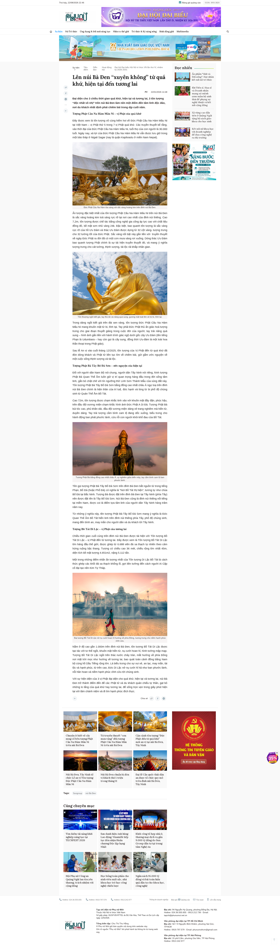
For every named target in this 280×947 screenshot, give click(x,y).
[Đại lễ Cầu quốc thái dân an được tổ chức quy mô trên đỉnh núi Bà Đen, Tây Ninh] (150, 760)
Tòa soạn (200, 900)
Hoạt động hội (107, 68)
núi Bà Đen (91, 793)
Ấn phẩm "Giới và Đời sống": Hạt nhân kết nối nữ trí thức (203, 76)
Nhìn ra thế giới (121, 31)
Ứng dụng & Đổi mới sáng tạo (95, 31)
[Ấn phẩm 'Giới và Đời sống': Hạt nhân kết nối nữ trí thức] (182, 77)
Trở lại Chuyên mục (74, 698)
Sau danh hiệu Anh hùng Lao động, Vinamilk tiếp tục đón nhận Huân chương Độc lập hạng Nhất (114, 840)
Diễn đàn (95, 68)
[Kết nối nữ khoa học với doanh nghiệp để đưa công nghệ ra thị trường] (182, 132)
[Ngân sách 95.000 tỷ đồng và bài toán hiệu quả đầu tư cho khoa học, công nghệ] (150, 862)
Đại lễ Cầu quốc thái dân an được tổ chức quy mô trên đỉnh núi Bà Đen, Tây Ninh (150, 779)
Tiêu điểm (86, 68)
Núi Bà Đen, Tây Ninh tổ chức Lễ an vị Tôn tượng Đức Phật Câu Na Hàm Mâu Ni (79, 779)
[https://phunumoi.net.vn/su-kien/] (65, 110)
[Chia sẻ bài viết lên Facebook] (65, 93)
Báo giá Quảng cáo (180, 900)
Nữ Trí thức (71, 31)
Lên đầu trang (215, 900)
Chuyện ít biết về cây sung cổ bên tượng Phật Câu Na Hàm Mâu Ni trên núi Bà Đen (79, 740)
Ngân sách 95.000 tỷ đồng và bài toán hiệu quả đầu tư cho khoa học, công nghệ (150, 880)
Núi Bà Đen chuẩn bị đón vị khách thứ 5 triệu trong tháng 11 (115, 778)
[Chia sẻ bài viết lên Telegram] (65, 99)
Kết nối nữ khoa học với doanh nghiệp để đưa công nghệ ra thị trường (203, 133)
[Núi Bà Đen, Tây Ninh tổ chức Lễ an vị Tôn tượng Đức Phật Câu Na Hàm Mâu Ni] (80, 760)
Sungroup (77, 793)
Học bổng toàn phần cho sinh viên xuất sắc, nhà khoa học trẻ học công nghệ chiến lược (115, 880)
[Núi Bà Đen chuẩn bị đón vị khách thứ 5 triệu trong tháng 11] (115, 760)
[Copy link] (65, 87)
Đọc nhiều (183, 68)
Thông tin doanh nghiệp (158, 900)
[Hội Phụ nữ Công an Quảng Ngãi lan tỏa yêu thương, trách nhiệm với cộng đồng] (80, 862)
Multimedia (183, 31)
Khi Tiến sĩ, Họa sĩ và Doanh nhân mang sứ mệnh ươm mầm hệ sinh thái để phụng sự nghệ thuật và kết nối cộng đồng (202, 96)
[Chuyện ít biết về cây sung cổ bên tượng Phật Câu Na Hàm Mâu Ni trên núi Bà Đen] (80, 721)
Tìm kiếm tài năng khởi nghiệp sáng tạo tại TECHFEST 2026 (79, 837)
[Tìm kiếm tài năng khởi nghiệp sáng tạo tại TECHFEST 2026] (80, 820)
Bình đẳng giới (166, 31)
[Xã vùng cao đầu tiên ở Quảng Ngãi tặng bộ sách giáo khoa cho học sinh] (182, 115)
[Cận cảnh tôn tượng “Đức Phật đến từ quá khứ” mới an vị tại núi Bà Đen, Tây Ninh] (150, 721)
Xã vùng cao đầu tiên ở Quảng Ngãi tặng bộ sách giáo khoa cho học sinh (202, 117)
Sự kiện (58, 31)
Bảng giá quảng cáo (191, 2)
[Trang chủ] (51, 32)
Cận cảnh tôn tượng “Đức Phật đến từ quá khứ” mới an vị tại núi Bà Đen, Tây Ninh (150, 740)
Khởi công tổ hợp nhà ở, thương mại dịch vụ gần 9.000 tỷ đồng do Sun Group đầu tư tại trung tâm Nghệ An (149, 840)
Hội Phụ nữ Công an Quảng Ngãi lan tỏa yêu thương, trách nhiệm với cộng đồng (79, 880)
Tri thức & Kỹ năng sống (144, 31)
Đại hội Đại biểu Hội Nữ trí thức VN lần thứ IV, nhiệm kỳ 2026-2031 (139, 68)
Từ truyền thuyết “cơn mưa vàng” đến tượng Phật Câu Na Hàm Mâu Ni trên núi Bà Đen (114, 740)
